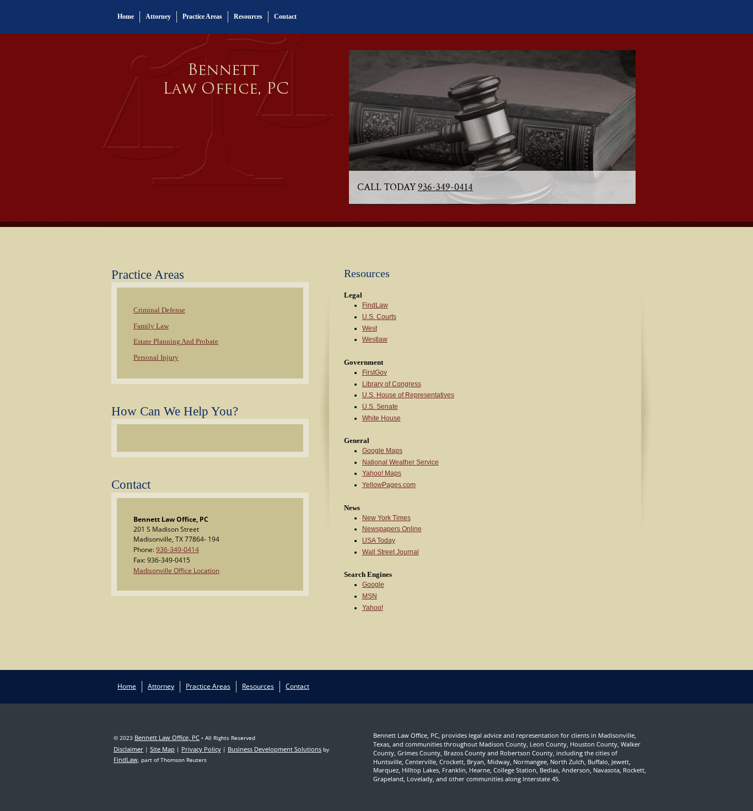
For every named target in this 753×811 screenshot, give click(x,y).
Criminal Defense (159, 310)
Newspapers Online (392, 529)
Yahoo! (372, 608)
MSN (369, 596)
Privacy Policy (201, 749)
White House (381, 418)
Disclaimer (128, 749)
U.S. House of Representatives (408, 395)
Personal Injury (156, 357)
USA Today (378, 540)
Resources (248, 16)
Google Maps (382, 451)
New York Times (386, 518)
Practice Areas (202, 16)
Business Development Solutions (274, 749)
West (369, 328)
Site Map (162, 749)
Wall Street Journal (390, 552)
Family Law (151, 326)
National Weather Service (400, 462)
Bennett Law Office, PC (167, 737)
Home (125, 16)
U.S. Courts (379, 317)
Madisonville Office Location (176, 570)
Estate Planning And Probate (175, 341)
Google (373, 584)
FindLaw (375, 305)
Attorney (158, 16)
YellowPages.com (389, 485)
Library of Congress (391, 384)
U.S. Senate (380, 406)
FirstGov (374, 372)
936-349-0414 (445, 187)
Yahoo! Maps (381, 473)
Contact (285, 16)
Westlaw (375, 339)
